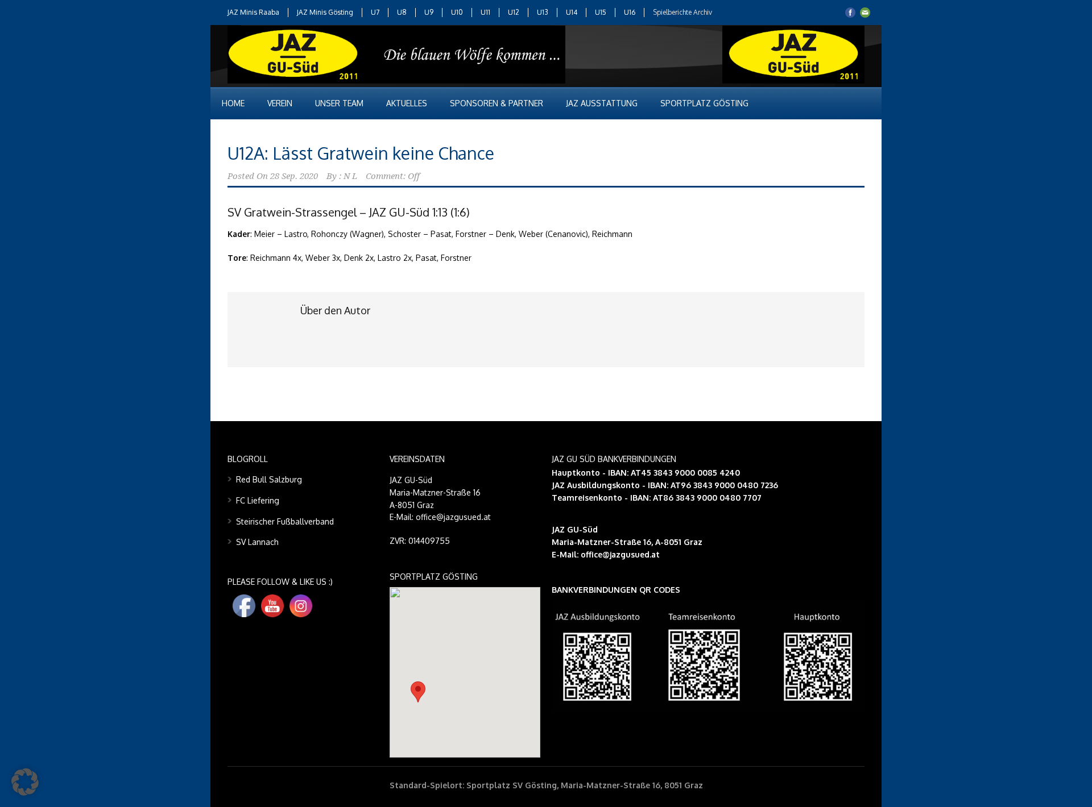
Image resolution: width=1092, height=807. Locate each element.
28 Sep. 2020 (294, 176)
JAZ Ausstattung (602, 103)
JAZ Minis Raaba (253, 12)
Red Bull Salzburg (269, 479)
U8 (402, 12)
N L (350, 176)
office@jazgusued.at (620, 554)
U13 (542, 12)
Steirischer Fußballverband (285, 521)
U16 (629, 12)
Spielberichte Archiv (682, 12)
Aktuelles (406, 103)
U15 (600, 12)
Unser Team (339, 103)
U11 (485, 12)
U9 (428, 12)
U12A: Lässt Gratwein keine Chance (361, 153)
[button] (418, 691)
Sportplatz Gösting (704, 103)
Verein (279, 103)
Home (233, 103)
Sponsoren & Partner (496, 103)
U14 (571, 12)
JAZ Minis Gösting (325, 12)
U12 (513, 12)
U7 (375, 12)
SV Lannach (257, 542)
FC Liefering (257, 500)
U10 (457, 12)
